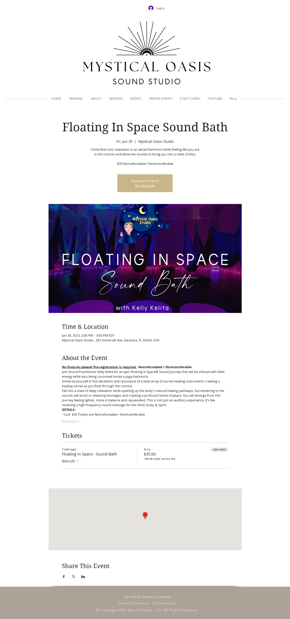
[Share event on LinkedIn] (83, 576)
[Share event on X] (73, 576)
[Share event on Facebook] (64, 576)
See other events (145, 185)
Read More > (71, 421)
